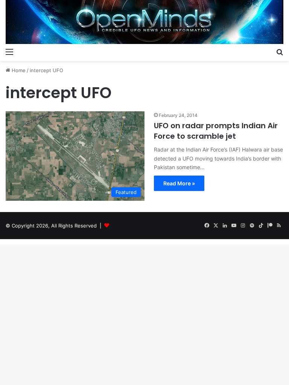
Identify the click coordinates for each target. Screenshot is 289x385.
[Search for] (279, 51)
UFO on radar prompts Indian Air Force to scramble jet (216, 130)
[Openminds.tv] (144, 22)
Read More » (179, 183)
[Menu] (9, 51)
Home (18, 70)
